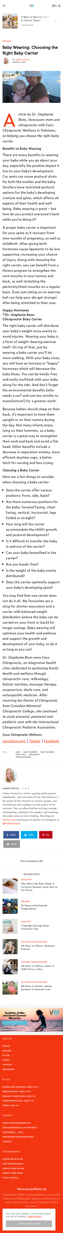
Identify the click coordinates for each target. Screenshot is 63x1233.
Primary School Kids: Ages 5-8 (19, 1096)
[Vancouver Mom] (31, 5)
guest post (21, 754)
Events (6, 1060)
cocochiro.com (14, 740)
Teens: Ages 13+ (11, 1105)
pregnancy (34, 754)
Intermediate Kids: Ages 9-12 (18, 1100)
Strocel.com (9, 819)
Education (26, 879)
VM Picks (7, 1064)
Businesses (8, 1069)
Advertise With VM (13, 1159)
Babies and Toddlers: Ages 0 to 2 (21, 1086)
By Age (6, 1055)
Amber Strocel (22, 59)
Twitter (34, 740)
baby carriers (30, 752)
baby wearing (47, 752)
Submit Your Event (13, 1172)
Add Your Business (13, 1163)
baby (18, 752)
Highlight (26, 921)
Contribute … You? (13, 1132)
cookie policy (34, 1216)
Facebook (51, 740)
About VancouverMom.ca (17, 1122)
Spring (6, 1046)
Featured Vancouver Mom (34, 941)
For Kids (7, 41)
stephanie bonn (23, 757)
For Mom (25, 901)
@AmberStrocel (11, 823)
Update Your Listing (13, 1168)
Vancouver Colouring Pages (18, 1136)
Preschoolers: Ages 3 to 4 (17, 1091)
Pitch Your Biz (10, 1177)
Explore (7, 1050)
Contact (7, 1141)
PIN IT (27, 316)
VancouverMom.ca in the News (20, 1127)
